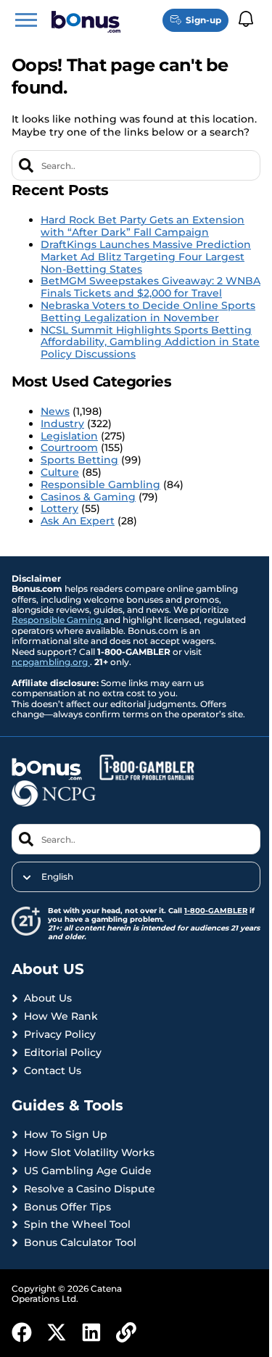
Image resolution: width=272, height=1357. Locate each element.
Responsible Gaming (58, 619)
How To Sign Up (65, 1135)
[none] (136, 877)
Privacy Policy (60, 1034)
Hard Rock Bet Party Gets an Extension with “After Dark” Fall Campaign (142, 226)
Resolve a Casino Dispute (89, 1189)
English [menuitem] (57, 877)
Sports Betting (79, 459)
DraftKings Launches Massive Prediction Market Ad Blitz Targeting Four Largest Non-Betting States (146, 257)
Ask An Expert (78, 520)
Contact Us (52, 1071)
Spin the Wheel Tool (77, 1224)
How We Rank (61, 1016)
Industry (62, 423)
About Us (48, 998)
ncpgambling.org (51, 661)
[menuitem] (136, 877)
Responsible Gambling (100, 484)
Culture (60, 472)
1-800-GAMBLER (215, 910)
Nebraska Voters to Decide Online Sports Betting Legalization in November (148, 311)
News (55, 411)
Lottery (59, 508)
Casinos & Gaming (88, 496)
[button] (26, 20)
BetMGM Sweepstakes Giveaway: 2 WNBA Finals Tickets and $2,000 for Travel (150, 287)
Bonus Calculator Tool (80, 1243)
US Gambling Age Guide (88, 1171)
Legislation (69, 435)
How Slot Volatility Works (89, 1153)
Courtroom (69, 447)
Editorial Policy (63, 1053)
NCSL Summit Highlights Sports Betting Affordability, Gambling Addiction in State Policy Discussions (150, 342)
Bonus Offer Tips (67, 1207)
